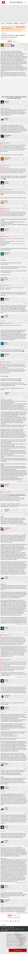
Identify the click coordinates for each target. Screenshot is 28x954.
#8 (26, 234)
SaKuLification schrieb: (6, 323)
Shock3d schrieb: (5, 165)
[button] (5, 23)
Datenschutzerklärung (14, 947)
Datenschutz (18, 929)
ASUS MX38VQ (14, 309)
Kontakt (2, 929)
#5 (26, 162)
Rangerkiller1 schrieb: (6, 189)
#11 (26, 303)
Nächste (14, 41)
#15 (26, 397)
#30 (26, 905)
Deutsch (13, 927)
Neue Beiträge (9, 23)
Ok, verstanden (18, 950)
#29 (26, 890)
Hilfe (22, 929)
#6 (26, 186)
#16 (26, 489)
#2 (26, 106)
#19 (26, 582)
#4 (26, 140)
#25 (26, 792)
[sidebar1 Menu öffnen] (25, 2)
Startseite (3, 930)
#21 (26, 685)
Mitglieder (16, 23)
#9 (26, 257)
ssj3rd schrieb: (4, 236)
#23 (26, 712)
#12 (26, 320)
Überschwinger (12, 781)
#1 (26, 49)
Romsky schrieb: (5, 143)
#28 (26, 845)
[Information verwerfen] (26, 26)
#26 (26, 813)
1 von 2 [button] (9, 41)
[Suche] (11, 2)
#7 (26, 205)
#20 (26, 632)
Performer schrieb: (5, 362)
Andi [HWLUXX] (5, 39)
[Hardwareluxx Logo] (3, 2)
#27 (26, 831)
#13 (26, 347)
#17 (26, 514)
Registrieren (22, 23)
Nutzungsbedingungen (10, 929)
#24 (26, 768)
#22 (26, 700)
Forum (2, 23)
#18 (26, 533)
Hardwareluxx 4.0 (5, 927)
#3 (26, 123)
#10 (26, 282)
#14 (26, 359)
